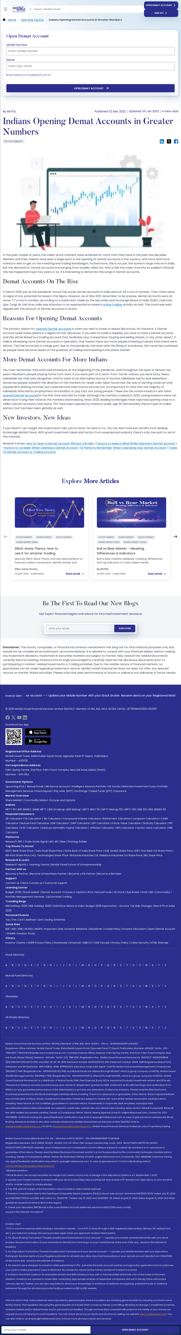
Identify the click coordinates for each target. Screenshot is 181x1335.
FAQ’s (25, 883)
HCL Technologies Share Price (50, 855)
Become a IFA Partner (82, 874)
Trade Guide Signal (36, 841)
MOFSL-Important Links (49, 929)
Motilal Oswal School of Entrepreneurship (76, 864)
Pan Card (17, 919)
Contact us (12, 883)
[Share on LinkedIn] (162, 141)
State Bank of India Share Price (83, 851)
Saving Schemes (55, 919)
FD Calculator (33, 818)
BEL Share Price (153, 855)
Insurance (120, 791)
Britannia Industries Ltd (84, 855)
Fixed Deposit (44, 791)
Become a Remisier (109, 874)
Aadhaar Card (34, 919)
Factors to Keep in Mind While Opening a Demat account (135, 443)
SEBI (20, 929)
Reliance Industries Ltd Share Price (121, 855)
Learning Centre (39, 864)
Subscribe (125, 628)
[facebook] (7, 719)
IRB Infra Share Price (17, 855)
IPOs (90, 892)
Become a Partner (16, 874)
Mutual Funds (35, 786)
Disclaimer (95, 929)
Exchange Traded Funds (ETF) (93, 791)
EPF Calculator (101, 823)
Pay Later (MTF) (63, 791)
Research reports (16, 864)
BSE (7, 929)
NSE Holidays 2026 (16, 906)
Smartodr (75, 942)
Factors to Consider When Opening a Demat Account (41, 448)
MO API (54, 841)
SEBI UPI (159, 12)
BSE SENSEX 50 (157, 809)
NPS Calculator (125, 828)
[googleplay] (38, 741)
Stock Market (31, 892)
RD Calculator (52, 818)
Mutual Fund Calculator (35, 823)
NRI (151, 892)
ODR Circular (102, 942)
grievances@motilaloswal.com (23, 1126)
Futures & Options (74, 892)
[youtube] (19, 719)
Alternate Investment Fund (138, 786)
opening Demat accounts (53, 329)
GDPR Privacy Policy (40, 942)
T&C (49, 74)
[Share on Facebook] (176, 141)
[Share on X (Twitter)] (169, 141)
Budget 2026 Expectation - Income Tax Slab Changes (119, 906)
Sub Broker (133, 892)
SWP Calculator (80, 823)
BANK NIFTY (39, 809)
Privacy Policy (120, 942)
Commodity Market (36, 800)
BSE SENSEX (24, 809)
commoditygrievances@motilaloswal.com (30, 1166)
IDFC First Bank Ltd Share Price (153, 851)
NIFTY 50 (10, 809)
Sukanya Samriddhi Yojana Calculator (64, 828)
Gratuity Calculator (155, 823)
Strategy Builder (77, 841)
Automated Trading (59, 896)
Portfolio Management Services (24, 896)
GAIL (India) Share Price (118, 851)
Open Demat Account (159, 5)
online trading (112, 305)
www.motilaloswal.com (153, 1314)
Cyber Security (139, 942)
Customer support (56, 883)
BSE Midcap (74, 809)
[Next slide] (175, 536)
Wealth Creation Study (21, 933)
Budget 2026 (13, 892)
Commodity (162, 892)
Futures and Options (62, 800)
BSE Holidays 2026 (40, 906)
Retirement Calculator (117, 818)
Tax (7, 919)
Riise (63, 841)
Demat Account (51, 892)
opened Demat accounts (20, 395)
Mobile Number (17, 45)
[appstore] (38, 732)
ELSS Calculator (30, 828)
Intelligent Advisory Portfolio (89, 786)
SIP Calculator (13, 818)
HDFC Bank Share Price (19, 851)
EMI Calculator (60, 823)
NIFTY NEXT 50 (91, 809)
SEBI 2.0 (87, 942)
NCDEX (29, 929)
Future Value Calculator (126, 823)
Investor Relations (76, 929)
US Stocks (114, 786)
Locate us (36, 883)
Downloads (60, 942)
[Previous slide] (5, 536)
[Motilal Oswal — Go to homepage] (17, 9)
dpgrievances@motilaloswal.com (72, 1126)
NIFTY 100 (130, 809)
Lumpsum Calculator (146, 818)
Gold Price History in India (68, 906)
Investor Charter (15, 942)
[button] (30, 9)
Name (10, 60)
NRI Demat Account (58, 786)
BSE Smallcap (57, 809)
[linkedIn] (25, 719)
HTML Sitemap (159, 942)
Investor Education (134, 929)
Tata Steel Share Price (48, 851)
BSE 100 (142, 809)
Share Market (13, 800)
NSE (14, 929)
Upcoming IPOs (14, 786)
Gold (144, 892)
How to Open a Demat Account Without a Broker (60, 443)
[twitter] (13, 719)
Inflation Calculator (102, 828)
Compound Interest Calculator (82, 818)
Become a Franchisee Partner (48, 874)
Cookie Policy (112, 929)
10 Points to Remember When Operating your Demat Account (123, 448)
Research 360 (13, 841)
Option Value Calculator (151, 828)
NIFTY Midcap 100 (112, 809)
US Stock (119, 892)
